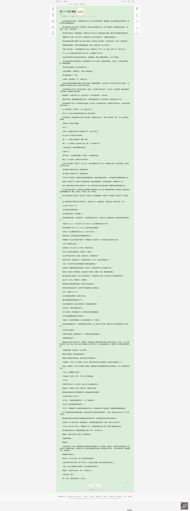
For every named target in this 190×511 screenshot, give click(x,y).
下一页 (98, 485)
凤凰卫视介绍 (118, 496)
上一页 (91, 485)
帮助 (133, 1)
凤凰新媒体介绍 (61, 496)
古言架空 (76, 4)
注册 (128, 1)
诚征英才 (92, 496)
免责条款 (105, 496)
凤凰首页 (58, 1)
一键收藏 (65, 1)
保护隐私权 (98, 496)
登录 (124, 1)
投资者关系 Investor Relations (74, 496)
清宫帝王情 (82, 4)
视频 (125, 496)
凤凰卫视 (130, 496)
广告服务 (85, 496)
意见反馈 (111, 496)
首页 (71, 4)
